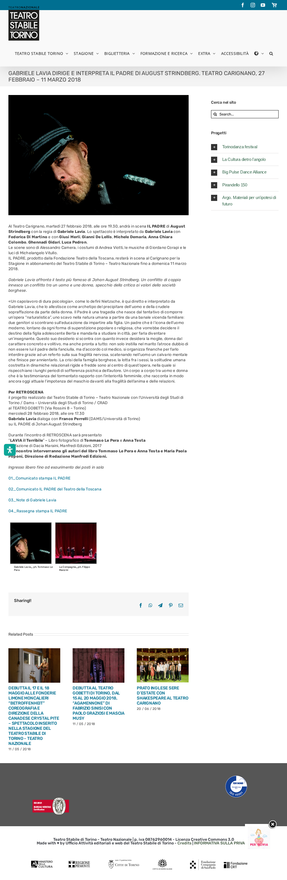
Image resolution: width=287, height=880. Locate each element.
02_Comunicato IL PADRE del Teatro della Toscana (54, 489)
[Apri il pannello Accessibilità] (10, 450)
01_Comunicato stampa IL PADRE (39, 478)
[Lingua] (258, 53)
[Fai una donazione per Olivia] (259, 829)
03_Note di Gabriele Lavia (32, 500)
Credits (184, 843)
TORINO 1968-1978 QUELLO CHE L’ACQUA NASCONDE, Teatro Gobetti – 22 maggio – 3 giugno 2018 (31, 698)
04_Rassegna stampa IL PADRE (37, 511)
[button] (271, 53)
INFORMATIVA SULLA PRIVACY (222, 843)
